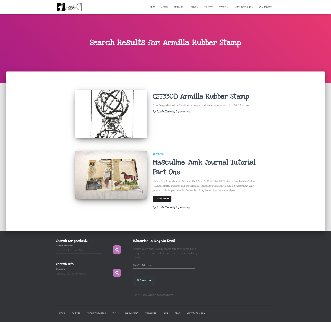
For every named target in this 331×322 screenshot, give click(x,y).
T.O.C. (115, 314)
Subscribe (144, 280)
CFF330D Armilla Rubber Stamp (201, 96)
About (164, 7)
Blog (193, 7)
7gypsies (158, 154)
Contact (178, 7)
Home (153, 7)
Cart (165, 314)
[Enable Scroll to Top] (323, 314)
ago (183, 111)
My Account (265, 7)
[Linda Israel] (69, 7)
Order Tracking (96, 314)
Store (223, 7)
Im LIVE (208, 7)
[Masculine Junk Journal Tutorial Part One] (111, 175)
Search (117, 249)
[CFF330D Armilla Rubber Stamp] (111, 114)
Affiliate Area (243, 7)
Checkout (150, 314)
